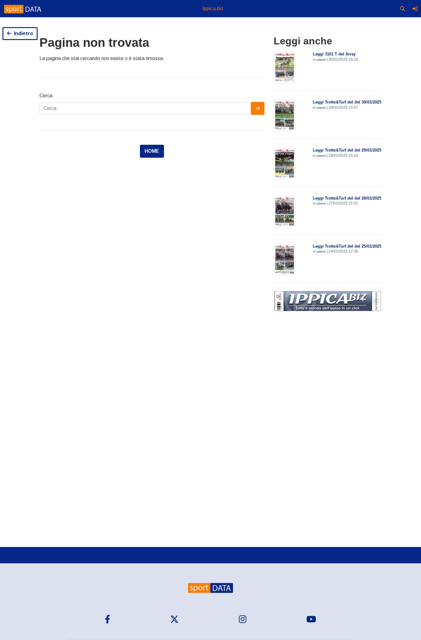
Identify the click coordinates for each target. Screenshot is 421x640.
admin (321, 59)
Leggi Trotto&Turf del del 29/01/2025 (347, 150)
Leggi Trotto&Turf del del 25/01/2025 (347, 246)
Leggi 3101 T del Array (334, 54)
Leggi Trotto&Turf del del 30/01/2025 (347, 102)
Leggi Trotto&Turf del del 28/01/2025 (347, 198)
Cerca (45, 95)
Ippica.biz (212, 8)
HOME (152, 151)
